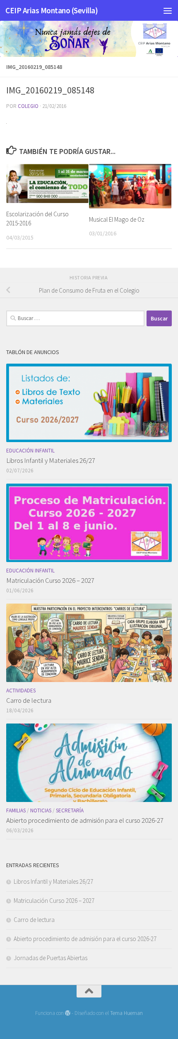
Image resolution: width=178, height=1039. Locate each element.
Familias (16, 810)
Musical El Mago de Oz (116, 219)
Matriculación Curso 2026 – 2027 (50, 580)
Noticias (40, 810)
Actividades (21, 690)
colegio (28, 106)
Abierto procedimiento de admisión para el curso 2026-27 (85, 820)
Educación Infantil (30, 450)
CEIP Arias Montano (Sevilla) (51, 10)
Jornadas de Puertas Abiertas (50, 958)
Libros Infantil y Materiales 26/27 (50, 460)
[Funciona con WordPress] (67, 1013)
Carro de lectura (28, 700)
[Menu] (167, 10)
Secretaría (70, 810)
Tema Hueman (126, 1013)
